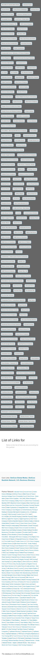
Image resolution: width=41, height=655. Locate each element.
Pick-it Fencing (17, 285)
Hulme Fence (17, 179)
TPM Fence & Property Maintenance (26, 397)
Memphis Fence (6, 232)
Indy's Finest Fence (33, 184)
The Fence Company (7, 373)
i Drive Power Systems (31, 179)
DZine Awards (5, 101)
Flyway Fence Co (6, 140)
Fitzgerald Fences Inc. (30, 135)
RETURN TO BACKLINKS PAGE (10, 4)
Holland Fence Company (8, 174)
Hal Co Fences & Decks (8, 169)
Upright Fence (20, 406)
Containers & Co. (21, 62)
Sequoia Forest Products (8, 329)
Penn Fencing (5, 285)
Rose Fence (23, 314)
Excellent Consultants (23, 116)
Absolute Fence (27, 4)
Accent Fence (5, 9)
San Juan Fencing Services (29, 319)
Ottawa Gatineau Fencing (23, 276)
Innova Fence (5, 188)
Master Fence (17, 222)
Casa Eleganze (6, 58)
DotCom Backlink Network (8, 87)
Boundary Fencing (26, 43)
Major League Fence (7, 217)
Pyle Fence (32, 300)
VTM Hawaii (31, 406)
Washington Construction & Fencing (11, 411)
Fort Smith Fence (19, 140)
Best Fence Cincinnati (7, 33)
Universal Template (7, 406)
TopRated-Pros (34, 392)
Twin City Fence (32, 402)
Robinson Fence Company (9, 314)
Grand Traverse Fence (27, 159)
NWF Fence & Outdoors (8, 271)
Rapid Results (22, 305)
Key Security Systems (29, 198)
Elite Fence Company (31, 101)
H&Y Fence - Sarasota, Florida (26, 164)
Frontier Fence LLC (34, 140)
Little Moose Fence (7, 213)
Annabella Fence (6, 19)
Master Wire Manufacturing (9, 227)
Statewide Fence (6, 353)
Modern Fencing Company (9, 247)
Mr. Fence (19, 251)
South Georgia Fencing (8, 343)
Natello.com (22, 261)
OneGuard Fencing (7, 276)
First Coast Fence (6, 135)
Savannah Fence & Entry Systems (11, 324)
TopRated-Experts (21, 392)
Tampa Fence (23, 358)
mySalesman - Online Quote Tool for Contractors (14, 256)
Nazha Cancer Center (7, 266)
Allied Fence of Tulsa (7, 14)
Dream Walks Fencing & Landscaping (26, 96)
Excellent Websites (19, 121)
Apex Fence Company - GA (9, 24)
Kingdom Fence (6, 203)
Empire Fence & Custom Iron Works (11, 106)
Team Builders (35, 358)
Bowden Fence (6, 48)
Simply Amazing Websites (27, 339)
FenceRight (34, 130)
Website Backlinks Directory (9, 416)
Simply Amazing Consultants (9, 339)
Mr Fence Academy (25, 247)
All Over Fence (35, 9)
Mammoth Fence (21, 217)
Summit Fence (19, 353)
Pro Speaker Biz (30, 290)
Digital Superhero (6, 82)
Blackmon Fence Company (9, 38)
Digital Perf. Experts (33, 77)
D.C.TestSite (14, 72)
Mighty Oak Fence (31, 232)
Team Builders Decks (27, 363)
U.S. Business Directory (26, 480)
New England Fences (23, 266)
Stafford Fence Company (8, 348)
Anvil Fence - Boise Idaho (22, 19)
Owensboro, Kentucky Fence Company (12, 280)
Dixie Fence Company (21, 82)
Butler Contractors (19, 48)
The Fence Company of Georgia (25, 373)
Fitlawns (17, 135)
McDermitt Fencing (25, 227)
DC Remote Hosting (27, 72)
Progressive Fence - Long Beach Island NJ (13, 300)
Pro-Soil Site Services (7, 295)
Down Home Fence (7, 96)
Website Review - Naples (8, 421)
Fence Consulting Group (8, 125)
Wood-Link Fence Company (9, 426)
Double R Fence (22, 92)
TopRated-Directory (7, 392)
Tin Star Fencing (28, 382)
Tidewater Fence (21, 377)
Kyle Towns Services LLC (21, 203)
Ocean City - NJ (23, 271)
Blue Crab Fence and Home (27, 38)
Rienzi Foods (25, 310)
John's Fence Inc (32, 193)
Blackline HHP (21, 33)
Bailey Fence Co (22, 29)
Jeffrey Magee (19, 193)
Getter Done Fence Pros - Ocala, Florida (12, 150)
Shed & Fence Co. (24, 329)
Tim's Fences (33, 377)
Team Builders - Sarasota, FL (9, 363)
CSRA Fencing (20, 67)
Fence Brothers (32, 121)
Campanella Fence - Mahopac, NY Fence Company (15, 53)
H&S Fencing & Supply (8, 164)
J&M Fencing (30, 188)
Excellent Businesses (7, 116)
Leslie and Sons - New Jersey (21, 208)
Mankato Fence (34, 217)
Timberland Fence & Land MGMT (10, 382)
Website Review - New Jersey (27, 421)
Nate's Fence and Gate (8, 261)
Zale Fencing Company (27, 426)
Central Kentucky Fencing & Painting (24, 58)
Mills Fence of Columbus (8, 242)
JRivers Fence (5, 198)
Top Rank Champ (6, 387)
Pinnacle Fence (30, 285)
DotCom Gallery (24, 87)
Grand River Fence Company (9, 159)
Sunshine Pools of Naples (9, 358)
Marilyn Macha (5, 222)
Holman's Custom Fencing (26, 174)
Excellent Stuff (6, 121)
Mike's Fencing (6, 237)
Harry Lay (21, 169)
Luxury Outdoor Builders (30, 213)
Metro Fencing (18, 232)
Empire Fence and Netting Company (11, 111)
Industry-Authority (18, 184)
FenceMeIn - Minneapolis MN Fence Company (14, 130)
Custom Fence (32, 67)
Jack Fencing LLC (6, 193)
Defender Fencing (6, 77)
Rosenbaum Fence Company (9, 319)
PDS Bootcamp (31, 280)
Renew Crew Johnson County (10, 310)
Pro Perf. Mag (18, 290)
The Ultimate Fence (7, 377)
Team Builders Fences (8, 368)
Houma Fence (5, 179)
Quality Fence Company (8, 305)
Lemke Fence (5, 208)
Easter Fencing (17, 101)
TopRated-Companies (21, 387)
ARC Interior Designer (26, 24)
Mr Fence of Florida (7, 251)
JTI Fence (16, 198)
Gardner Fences (21, 145)
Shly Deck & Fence (7, 334)
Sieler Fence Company (22, 334)
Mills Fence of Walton (24, 242)
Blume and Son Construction (9, 43)
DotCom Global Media (7, 92)
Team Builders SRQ (23, 368)
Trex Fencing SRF (6, 402)
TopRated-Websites (7, 397)
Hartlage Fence (32, 169)
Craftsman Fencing (7, 67)
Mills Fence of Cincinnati (20, 237)
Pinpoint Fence (6, 290)
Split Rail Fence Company (25, 343)
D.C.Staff (4, 72)
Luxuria (18, 213)
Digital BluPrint (19, 77)
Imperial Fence (6, 184)
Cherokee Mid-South (7, 62)
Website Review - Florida (27, 416)
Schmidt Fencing (28, 324)
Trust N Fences (20, 402)
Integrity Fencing (18, 188)
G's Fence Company (7, 145)
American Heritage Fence (24, 14)
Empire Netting (29, 111)
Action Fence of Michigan (20, 9)
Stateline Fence (23, 348)
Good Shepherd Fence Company (27, 154)
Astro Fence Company (8, 29)
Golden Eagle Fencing (8, 154)
